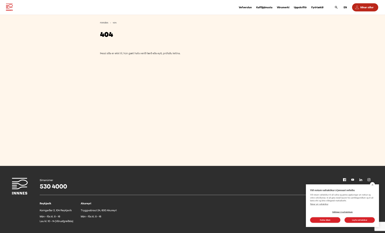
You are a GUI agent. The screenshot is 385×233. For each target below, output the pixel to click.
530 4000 (53, 186)
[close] (372, 184)
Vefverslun (245, 7)
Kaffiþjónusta (264, 7)
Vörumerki (283, 7)
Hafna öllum (325, 220)
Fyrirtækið (317, 7)
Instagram (369, 180)
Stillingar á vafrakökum (342, 212)
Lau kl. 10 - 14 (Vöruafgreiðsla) (56, 221)
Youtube (352, 180)
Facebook (344, 180)
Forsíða (104, 22)
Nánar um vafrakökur (319, 204)
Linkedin (361, 180)
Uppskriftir (300, 7)
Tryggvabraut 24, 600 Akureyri (99, 210)
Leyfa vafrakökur (359, 220)
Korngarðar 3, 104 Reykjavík (56, 210)
